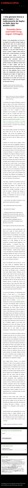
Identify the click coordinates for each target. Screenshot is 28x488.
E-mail (3, 433)
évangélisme (9, 472)
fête (21, 460)
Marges (11, 463)
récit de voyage (16, 469)
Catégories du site (6, 448)
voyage (22, 471)
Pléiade (21, 464)
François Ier (17, 460)
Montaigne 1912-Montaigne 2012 (7, 464)
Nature (14, 464)
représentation (21, 468)
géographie (12, 462)
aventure (14, 459)
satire (3, 471)
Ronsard (11, 469)
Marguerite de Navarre (19, 463)
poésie (14, 466)
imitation (24, 462)
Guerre (9, 462)
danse (3, 461)
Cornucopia (11, 483)
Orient (17, 464)
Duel (11, 460)
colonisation (20, 459)
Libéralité (5, 463)
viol (20, 471)
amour (7, 459)
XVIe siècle (4, 472)
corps (24, 459)
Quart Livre (19, 466)
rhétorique (5, 469)
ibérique (21, 462)
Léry (8, 463)
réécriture (22, 469)
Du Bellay (8, 461)
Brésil (17, 459)
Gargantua (5, 462)
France (13, 460)
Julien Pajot (20, 485)
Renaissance (13, 468)
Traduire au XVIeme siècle (9, 471)
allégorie (3, 459)
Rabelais (4, 468)
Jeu (2, 463)
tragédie (16, 471)
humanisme (16, 462)
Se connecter (17, 483)
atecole (10, 459)
